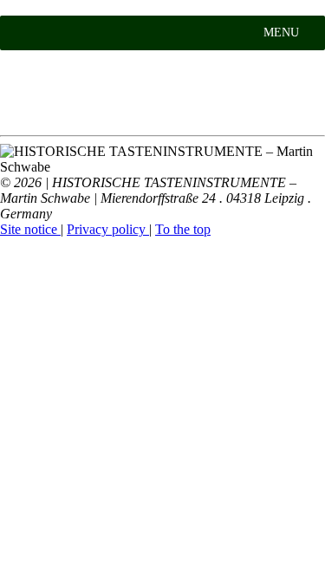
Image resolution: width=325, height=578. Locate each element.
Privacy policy (108, 229)
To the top (183, 229)
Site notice (30, 229)
